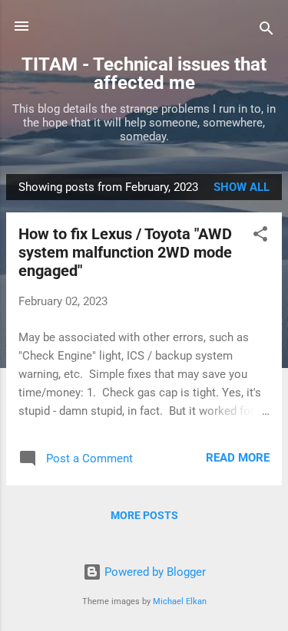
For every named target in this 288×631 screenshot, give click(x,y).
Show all (242, 187)
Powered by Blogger (153, 572)
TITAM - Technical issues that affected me (144, 74)
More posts (144, 515)
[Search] (266, 31)
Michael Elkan (180, 601)
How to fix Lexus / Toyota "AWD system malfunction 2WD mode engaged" (125, 252)
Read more (238, 458)
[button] (260, 236)
